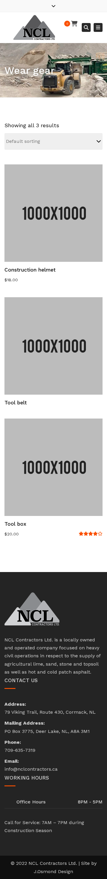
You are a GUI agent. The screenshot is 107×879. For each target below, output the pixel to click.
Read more (53, 346)
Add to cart (53, 213)
